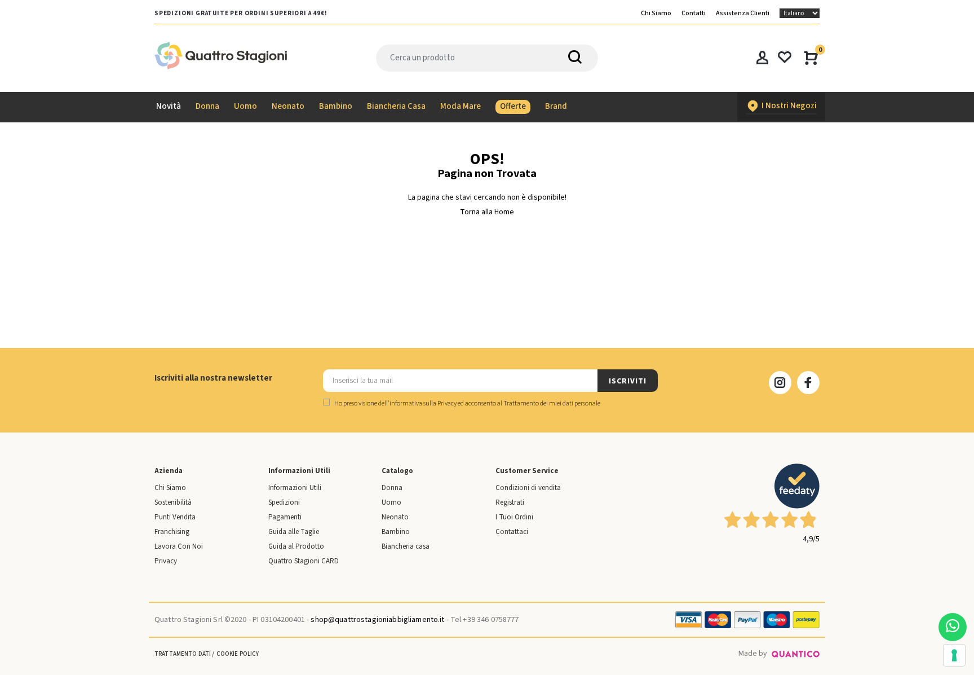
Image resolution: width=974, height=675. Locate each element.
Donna (392, 488)
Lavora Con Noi (178, 546)
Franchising (171, 532)
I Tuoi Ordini (514, 517)
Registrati (509, 502)
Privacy (165, 561)
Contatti (693, 13)
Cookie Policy (237, 654)
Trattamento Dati (182, 654)
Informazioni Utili (294, 488)
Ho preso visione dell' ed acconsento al (466, 403)
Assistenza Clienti (742, 13)
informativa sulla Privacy (423, 403)
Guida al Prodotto (296, 546)
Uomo (391, 502)
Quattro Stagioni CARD (303, 561)
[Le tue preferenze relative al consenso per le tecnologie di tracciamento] (954, 655)
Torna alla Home (487, 212)
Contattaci (511, 532)
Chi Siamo (656, 13)
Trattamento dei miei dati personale (551, 403)
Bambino (396, 532)
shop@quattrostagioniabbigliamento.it (377, 619)
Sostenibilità (173, 502)
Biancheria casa (406, 546)
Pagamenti (285, 517)
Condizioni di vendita (528, 488)
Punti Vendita (175, 517)
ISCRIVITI (627, 381)
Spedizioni (284, 502)
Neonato (395, 517)
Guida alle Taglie (293, 532)
